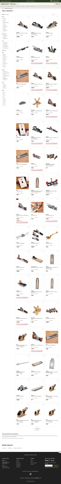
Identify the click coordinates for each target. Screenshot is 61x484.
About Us (32, 460)
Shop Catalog (18, 465)
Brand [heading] (3, 16)
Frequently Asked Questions (6, 467)
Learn (55, 6)
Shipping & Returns (4, 466)
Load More (37, 429)
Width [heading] (3, 90)
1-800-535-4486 (4, 463)
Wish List (17, 461)
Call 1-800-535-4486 (55, 1)
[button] (55, 14)
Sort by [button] (53, 14)
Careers (32, 461)
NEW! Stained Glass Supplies (30, 1)
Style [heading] (3, 82)
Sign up (56, 465)
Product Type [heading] (4, 34)
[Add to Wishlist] (28, 17)
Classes (58, 6)
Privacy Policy (56, 467)
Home (3, 8)
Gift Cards (17, 460)
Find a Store (32, 464)
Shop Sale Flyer (18, 464)
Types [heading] (3, 52)
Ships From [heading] (4, 50)
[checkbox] (2, 18)
